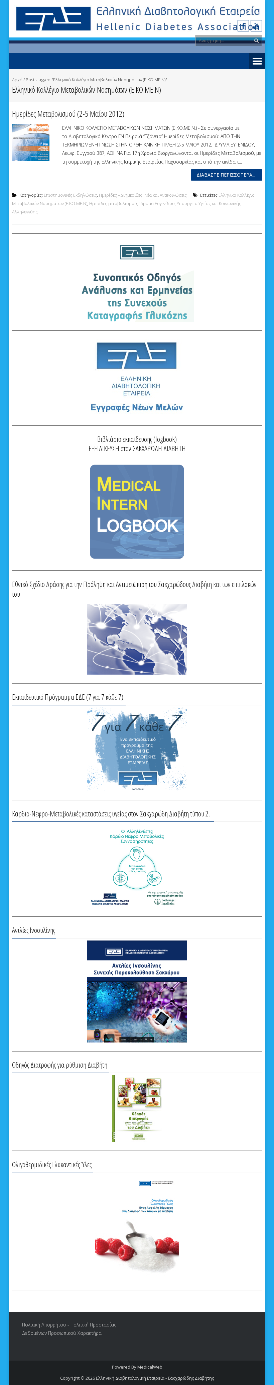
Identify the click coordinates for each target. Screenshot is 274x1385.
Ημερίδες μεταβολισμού (113, 203)
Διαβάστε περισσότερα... (225, 175)
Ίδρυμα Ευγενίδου (157, 203)
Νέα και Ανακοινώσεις (165, 195)
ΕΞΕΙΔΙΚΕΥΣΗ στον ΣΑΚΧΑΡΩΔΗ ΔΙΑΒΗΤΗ (137, 448)
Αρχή (17, 80)
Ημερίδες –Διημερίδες (120, 195)
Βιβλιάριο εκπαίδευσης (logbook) (137, 439)
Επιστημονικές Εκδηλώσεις (70, 195)
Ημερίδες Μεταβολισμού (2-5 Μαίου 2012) (68, 113)
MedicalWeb (149, 1367)
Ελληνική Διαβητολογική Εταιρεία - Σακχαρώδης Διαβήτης (155, 1378)
